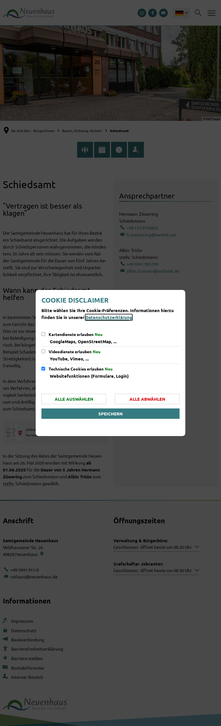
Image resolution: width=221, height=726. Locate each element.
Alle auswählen (74, 399)
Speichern (110, 414)
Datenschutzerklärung (108, 317)
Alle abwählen (147, 399)
